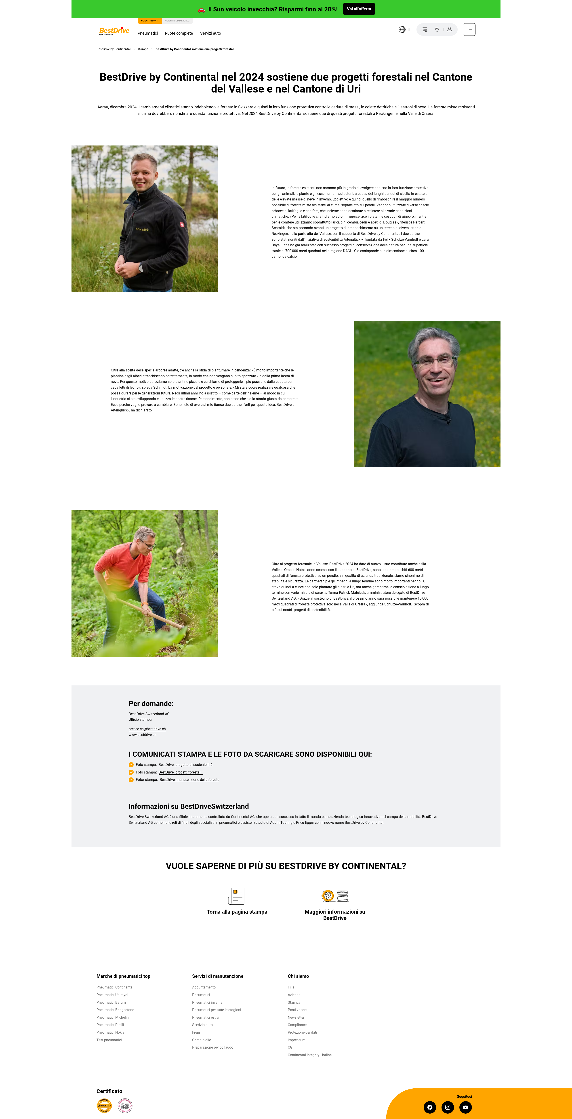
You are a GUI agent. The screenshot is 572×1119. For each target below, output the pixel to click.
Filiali (292, 987)
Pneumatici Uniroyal (112, 995)
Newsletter (296, 1017)
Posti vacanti (298, 1010)
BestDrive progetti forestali (181, 772)
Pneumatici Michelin (113, 1017)
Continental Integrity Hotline (310, 1055)
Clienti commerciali (177, 20)
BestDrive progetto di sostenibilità (185, 765)
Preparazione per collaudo (212, 1047)
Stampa (294, 1002)
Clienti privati (149, 20)
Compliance (297, 1025)
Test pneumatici (109, 1040)
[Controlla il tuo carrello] (423, 29)
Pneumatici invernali (208, 1002)
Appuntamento (204, 987)
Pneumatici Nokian (111, 1032)
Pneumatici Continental (115, 987)
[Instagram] (448, 1107)
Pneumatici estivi (205, 1017)
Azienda (294, 995)
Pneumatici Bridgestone (115, 1010)
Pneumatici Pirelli (110, 1025)
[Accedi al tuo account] (450, 29)
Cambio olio (201, 1040)
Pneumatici (148, 33)
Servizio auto (202, 1025)
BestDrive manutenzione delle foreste (189, 780)
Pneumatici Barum (111, 1002)
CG (290, 1047)
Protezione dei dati (302, 1032)
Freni (196, 1032)
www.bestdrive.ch (142, 735)
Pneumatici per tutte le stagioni (216, 1010)
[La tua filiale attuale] (437, 29)
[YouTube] (465, 1107)
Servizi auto (210, 33)
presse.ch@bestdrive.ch (147, 729)
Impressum (296, 1040)
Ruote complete (179, 33)
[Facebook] (430, 1107)
